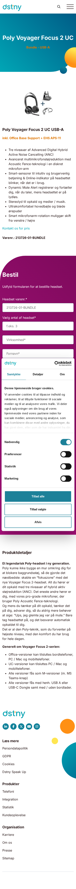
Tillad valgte (38, 509)
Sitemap (8, 858)
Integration (10, 799)
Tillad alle (38, 496)
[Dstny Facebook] (13, 726)
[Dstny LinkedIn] (5, 726)
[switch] (66, 454)
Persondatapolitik (15, 748)
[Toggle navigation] (70, 6)
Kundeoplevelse (14, 815)
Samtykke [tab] (13, 374)
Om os (7, 842)
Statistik (8, 807)
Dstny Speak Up (14, 772)
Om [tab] (62, 374)
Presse (7, 850)
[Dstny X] (21, 726)
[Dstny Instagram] (36, 726)
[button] (58, 6)
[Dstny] (12, 8)
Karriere (8, 835)
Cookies (8, 764)
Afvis (38, 522)
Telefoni (8, 791)
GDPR (6, 756)
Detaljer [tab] (38, 374)
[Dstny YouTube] (29, 726)
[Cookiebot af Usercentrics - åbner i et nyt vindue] (55, 363)
